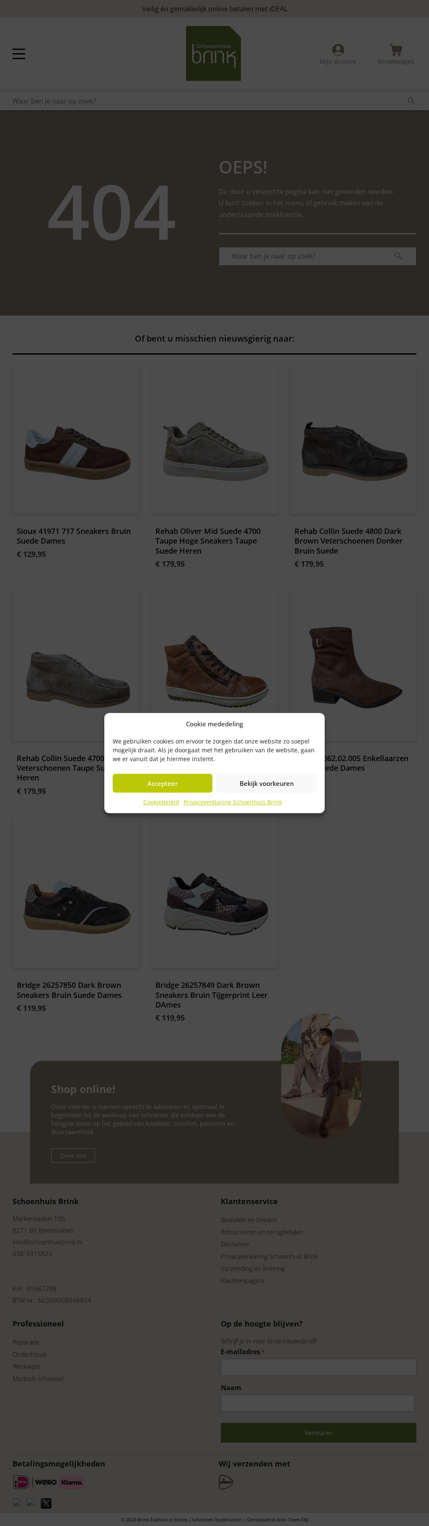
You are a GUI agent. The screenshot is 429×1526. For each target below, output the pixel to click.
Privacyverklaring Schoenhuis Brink (232, 802)
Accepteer (162, 783)
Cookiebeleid (161, 802)
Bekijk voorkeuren (267, 783)
